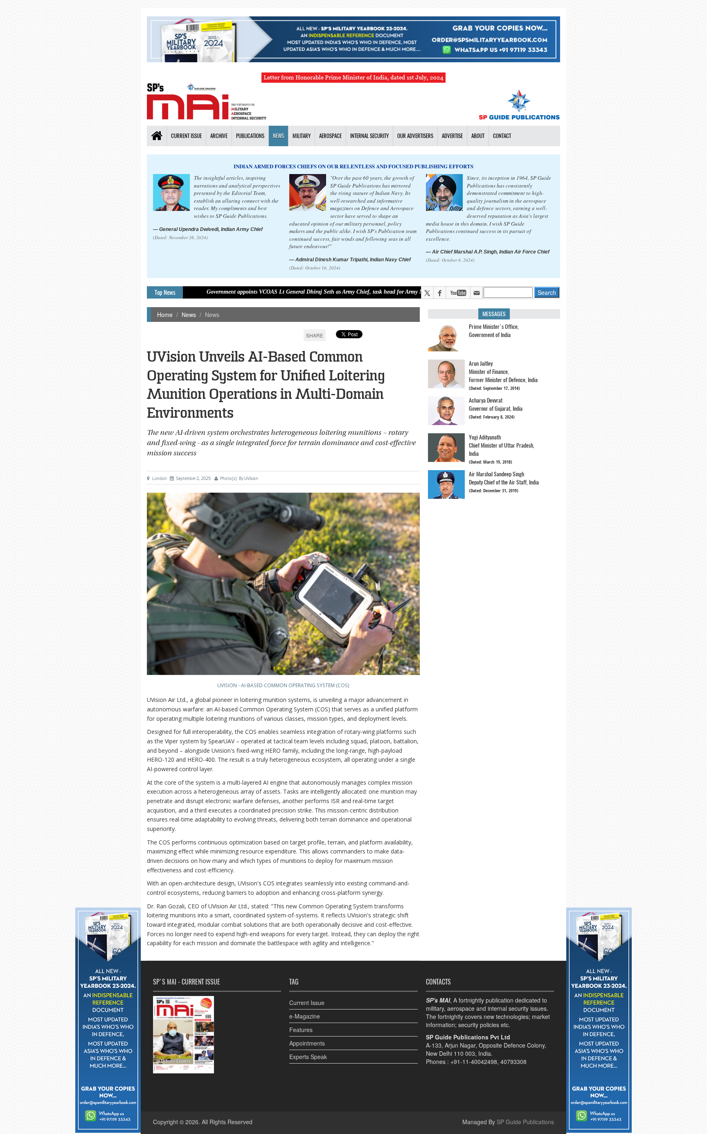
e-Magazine (304, 1016)
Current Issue (306, 1002)
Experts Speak (308, 1057)
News (278, 135)
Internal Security (369, 135)
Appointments (307, 1043)
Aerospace (330, 135)
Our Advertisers (415, 135)
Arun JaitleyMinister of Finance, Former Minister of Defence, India (503, 372)
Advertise (452, 135)
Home (165, 314)
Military (302, 135)
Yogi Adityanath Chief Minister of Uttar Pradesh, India (501, 445)
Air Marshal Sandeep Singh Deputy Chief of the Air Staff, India (504, 478)
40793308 (513, 1061)
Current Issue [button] (186, 135)
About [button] (477, 135)
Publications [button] (250, 135)
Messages (494, 314)
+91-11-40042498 (473, 1061)
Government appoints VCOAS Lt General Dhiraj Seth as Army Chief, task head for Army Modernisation (284, 292)
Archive (218, 135)
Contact (502, 135)
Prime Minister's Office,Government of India (494, 331)
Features (301, 1029)
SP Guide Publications (525, 1122)
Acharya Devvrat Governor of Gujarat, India (495, 404)
